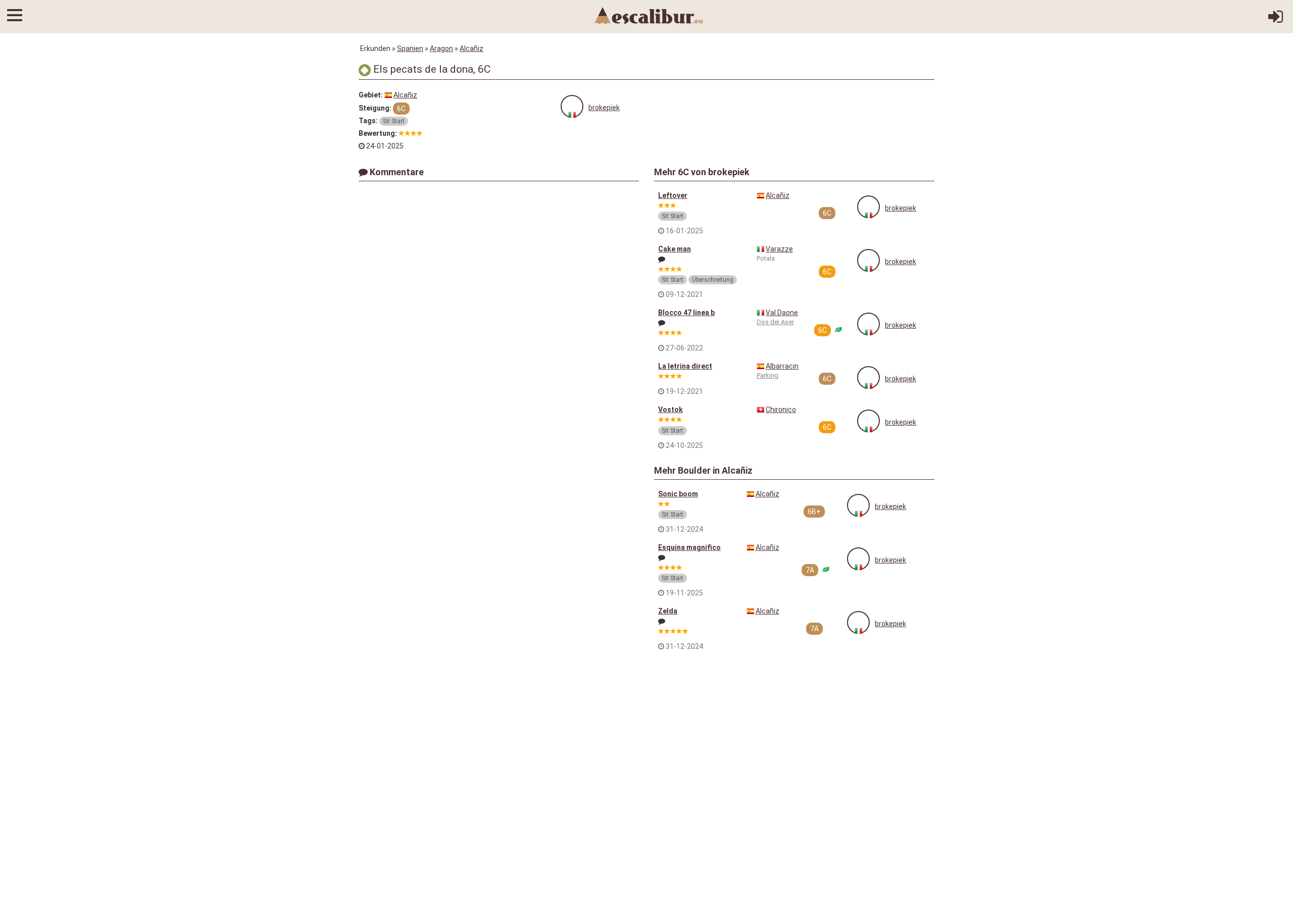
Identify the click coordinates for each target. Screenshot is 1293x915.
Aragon (441, 48)
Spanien (410, 48)
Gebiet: (371, 95)
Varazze (779, 249)
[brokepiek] (572, 106)
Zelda (667, 611)
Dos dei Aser (775, 322)
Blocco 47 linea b (686, 313)
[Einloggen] (1275, 20)
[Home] (649, 15)
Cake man (674, 249)
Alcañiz (471, 48)
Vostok (670, 409)
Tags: (368, 121)
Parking (767, 375)
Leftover (672, 195)
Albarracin (782, 366)
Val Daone (782, 313)
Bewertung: (378, 133)
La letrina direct (685, 366)
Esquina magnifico (689, 547)
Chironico (781, 409)
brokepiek (604, 108)
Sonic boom (678, 494)
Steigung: (375, 108)
